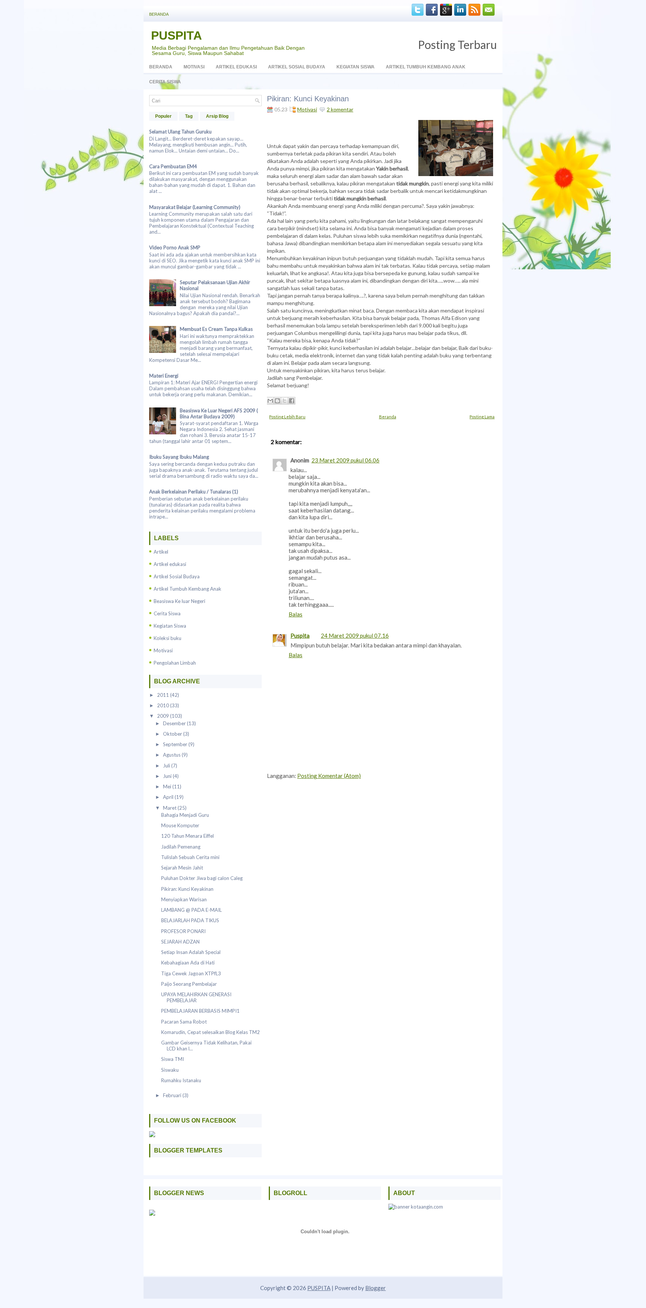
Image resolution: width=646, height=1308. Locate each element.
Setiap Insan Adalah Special (191, 952)
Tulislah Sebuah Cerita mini (190, 857)
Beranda (159, 14)
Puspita (300, 635)
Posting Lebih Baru (287, 416)
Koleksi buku (167, 638)
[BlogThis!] (277, 400)
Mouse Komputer (180, 825)
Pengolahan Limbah (175, 663)
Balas (295, 614)
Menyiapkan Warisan (184, 899)
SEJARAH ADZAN (180, 942)
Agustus (172, 755)
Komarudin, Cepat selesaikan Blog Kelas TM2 (210, 1032)
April (169, 797)
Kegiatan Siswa (355, 67)
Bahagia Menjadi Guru (185, 815)
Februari (172, 1095)
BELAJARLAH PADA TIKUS (190, 920)
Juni (168, 776)
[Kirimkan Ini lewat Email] (270, 400)
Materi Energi (163, 376)
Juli (167, 766)
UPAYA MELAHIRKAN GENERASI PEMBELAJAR (196, 997)
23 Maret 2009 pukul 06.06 (345, 460)
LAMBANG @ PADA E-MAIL (191, 910)
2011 (163, 695)
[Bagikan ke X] (284, 400)
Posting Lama (482, 416)
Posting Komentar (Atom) (329, 775)
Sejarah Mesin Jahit (182, 868)
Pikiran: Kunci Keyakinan (187, 889)
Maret (170, 808)
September (175, 744)
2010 (163, 705)
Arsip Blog (217, 116)
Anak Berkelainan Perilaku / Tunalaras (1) (193, 492)
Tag (189, 116)
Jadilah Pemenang (180, 847)
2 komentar (340, 109)
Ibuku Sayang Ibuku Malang (179, 457)
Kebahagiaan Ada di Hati (188, 963)
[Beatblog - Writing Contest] (152, 1214)
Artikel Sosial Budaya (296, 67)
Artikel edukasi (170, 564)
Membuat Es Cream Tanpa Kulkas (216, 329)
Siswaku (170, 1070)
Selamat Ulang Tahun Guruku (180, 132)
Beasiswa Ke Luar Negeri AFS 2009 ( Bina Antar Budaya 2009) (219, 413)
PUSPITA (176, 35)
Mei (167, 787)
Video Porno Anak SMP (174, 247)
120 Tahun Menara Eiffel (187, 836)
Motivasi (194, 67)
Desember (175, 723)
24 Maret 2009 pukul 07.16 (355, 635)
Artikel (161, 552)
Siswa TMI (172, 1059)
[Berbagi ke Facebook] (291, 400)
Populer (163, 116)
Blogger (375, 1287)
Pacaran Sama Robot (184, 1022)
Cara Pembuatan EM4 (173, 166)
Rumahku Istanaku (181, 1080)
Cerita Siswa (165, 81)
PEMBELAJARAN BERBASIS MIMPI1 (200, 1011)
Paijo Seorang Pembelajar (189, 984)
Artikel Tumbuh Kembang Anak (425, 67)
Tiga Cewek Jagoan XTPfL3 (191, 973)
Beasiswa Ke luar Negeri (179, 601)
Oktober (173, 734)
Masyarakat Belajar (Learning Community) (194, 207)
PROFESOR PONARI (183, 931)
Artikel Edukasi (236, 67)
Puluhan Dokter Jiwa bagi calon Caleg (202, 878)
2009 (163, 716)
